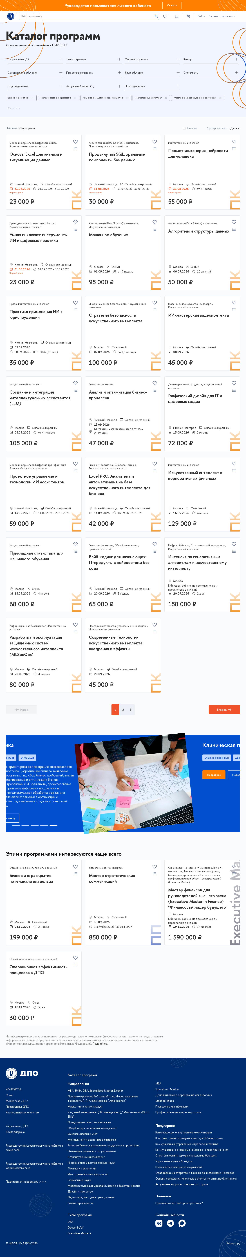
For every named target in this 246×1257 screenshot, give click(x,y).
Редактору (233, 1243)
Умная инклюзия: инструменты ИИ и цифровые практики (39, 237)
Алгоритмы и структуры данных (198, 231)
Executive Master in (80, 1233)
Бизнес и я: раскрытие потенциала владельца (31, 878)
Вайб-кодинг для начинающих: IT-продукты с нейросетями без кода (119, 562)
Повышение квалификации (171, 1106)
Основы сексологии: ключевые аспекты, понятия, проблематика (196, 1178)
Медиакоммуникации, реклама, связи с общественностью (104, 1186)
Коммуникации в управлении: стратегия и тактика (186, 1144)
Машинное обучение (108, 234)
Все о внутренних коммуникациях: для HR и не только (189, 1138)
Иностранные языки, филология (88, 1174)
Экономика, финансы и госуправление (92, 1151)
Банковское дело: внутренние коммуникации (183, 1132)
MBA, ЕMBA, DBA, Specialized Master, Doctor (95, 1091)
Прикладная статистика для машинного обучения (36, 556)
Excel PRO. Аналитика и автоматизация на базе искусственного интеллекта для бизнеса (119, 484)
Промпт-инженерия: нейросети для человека (198, 153)
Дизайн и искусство (80, 1191)
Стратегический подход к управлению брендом (185, 1155)
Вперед (222, 710)
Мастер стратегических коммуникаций (112, 878)
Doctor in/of (76, 1227)
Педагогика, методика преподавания (91, 1197)
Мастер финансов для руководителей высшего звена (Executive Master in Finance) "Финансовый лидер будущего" (197, 898)
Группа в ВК (159, 1223)
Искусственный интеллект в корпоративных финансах (195, 475)
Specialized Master (167, 1089)
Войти (201, 16)
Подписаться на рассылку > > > (26, 1182)
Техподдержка (15, 1132)
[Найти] (156, 16)
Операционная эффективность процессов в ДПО (39, 969)
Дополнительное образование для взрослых (183, 1095)
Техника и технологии (82, 1168)
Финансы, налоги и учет (83, 1134)
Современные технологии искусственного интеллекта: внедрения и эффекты (116, 642)
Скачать (172, 5)
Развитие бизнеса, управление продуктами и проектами (103, 1145)
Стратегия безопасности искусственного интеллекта (115, 318)
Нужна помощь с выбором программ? (179, 1203)
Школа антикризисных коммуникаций (178, 1167)
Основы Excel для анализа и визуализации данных (36, 157)
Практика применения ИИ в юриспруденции (36, 314)
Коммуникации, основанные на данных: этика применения (191, 1150)
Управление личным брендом (173, 1161)
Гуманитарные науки (80, 1203)
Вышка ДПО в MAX (182, 1223)
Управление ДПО (17, 1126)
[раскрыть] (236, 98)
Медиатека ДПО (17, 1101)
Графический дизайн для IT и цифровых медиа (195, 398)
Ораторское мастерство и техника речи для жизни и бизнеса (194, 1173)
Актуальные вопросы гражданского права (181, 1184)
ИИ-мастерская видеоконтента (198, 315)
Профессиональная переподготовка (178, 1112)
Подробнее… (101, 1044)
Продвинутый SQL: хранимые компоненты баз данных (117, 157)
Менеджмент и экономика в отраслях (92, 1140)
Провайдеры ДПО (17, 1107)
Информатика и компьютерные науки (91, 1163)
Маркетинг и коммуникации (85, 1106)
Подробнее (23, 774)
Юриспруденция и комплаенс (86, 1157)
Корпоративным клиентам (22, 1112)
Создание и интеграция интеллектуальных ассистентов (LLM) (40, 397)
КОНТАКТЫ (13, 1089)
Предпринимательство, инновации (89, 1122)
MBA (158, 1083)
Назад (24, 710)
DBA (70, 1222)
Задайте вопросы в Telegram (170, 1223)
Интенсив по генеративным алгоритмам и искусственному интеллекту (197, 562)
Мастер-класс (164, 1101)
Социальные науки (79, 1180)
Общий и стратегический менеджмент (92, 1128)
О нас (9, 1095)
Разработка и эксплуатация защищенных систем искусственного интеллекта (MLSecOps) (36, 645)
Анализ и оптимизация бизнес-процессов (118, 395)
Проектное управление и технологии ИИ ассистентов (37, 479)
